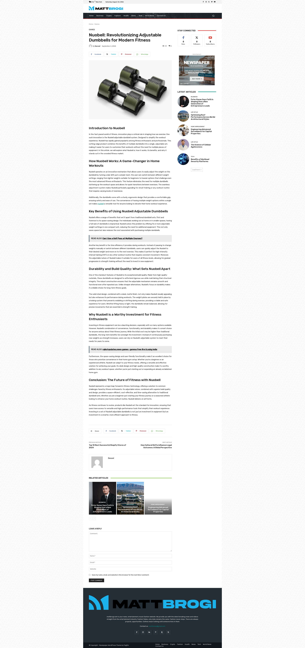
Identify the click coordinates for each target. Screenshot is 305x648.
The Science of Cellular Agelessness (201, 146)
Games (97, 24)
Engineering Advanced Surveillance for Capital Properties (158, 509)
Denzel (97, 46)
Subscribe (210, 36)
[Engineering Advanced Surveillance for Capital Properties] (158, 498)
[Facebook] (203, 1)
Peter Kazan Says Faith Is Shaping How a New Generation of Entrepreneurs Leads (102, 508)
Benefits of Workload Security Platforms (200, 160)
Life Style (130, 504)
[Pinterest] (155, 632)
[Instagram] (206, 1)
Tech (192, 156)
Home (91, 24)
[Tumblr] (162, 632)
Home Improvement (158, 504)
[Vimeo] (211, 1)
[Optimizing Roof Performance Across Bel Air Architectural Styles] (130, 498)
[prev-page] (90, 518)
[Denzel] (91, 46)
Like (183, 36)
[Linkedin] (149, 632)
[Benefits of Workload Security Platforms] (183, 159)
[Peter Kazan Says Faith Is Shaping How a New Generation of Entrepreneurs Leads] (102, 498)
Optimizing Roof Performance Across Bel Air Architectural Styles (130, 509)
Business (102, 502)
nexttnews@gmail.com (157, 626)
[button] (213, 15)
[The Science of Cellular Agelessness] (183, 144)
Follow (197, 36)
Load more (196, 170)
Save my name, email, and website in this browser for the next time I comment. (120, 575)
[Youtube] (214, 1)
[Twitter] (209, 1)
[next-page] (94, 518)
